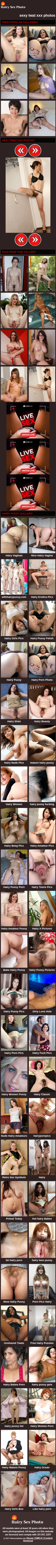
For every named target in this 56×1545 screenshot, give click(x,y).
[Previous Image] (21, 156)
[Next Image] (35, 156)
